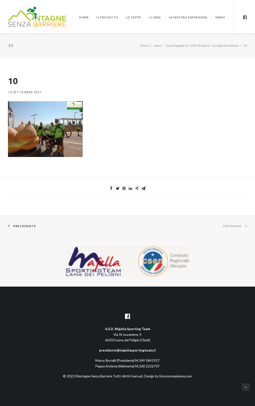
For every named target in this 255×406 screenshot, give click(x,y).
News (220, 17)
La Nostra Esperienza (188, 17)
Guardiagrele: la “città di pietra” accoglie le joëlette (202, 46)
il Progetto (107, 17)
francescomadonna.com (175, 376)
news (157, 46)
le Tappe (133, 17)
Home (84, 17)
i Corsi (155, 17)
